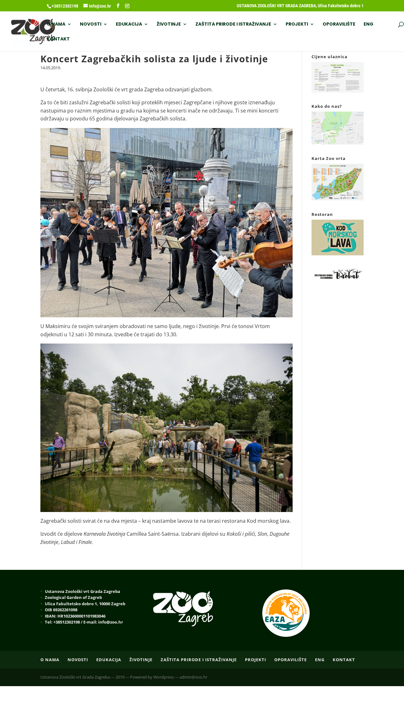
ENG (368, 24)
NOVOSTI (90, 24)
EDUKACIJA (129, 24)
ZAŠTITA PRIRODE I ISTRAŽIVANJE (233, 24)
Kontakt (58, 39)
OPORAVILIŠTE (339, 24)
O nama (56, 24)
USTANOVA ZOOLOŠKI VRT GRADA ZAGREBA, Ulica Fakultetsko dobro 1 (300, 5)
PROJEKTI (297, 24)
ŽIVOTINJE (169, 24)
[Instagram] (127, 6)
